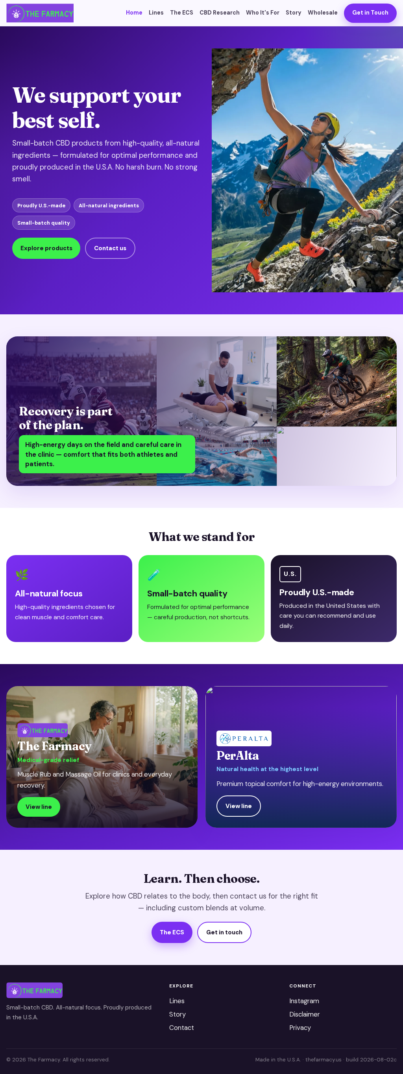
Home (134, 12)
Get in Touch (370, 12)
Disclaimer (304, 1014)
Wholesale (323, 12)
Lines (156, 12)
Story (293, 12)
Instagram (304, 1000)
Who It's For (262, 12)
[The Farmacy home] (40, 13)
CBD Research (220, 12)
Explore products (46, 248)
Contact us (110, 248)
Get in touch (224, 932)
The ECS (181, 12)
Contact (181, 1027)
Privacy (300, 1027)
